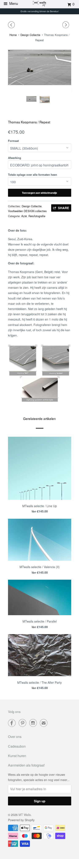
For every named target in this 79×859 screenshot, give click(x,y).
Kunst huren (17, 755)
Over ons (14, 736)
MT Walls (25, 815)
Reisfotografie (36, 216)
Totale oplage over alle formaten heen (32, 175)
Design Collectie (32, 206)
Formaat (13, 141)
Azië (24, 216)
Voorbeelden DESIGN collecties (27, 211)
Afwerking (14, 158)
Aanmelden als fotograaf (26, 765)
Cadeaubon (17, 746)
